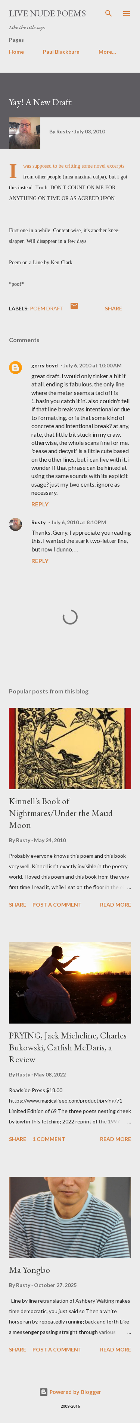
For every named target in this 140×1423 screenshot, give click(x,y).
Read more (115, 904)
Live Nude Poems (47, 13)
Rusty (38, 522)
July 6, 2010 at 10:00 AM (92, 365)
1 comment (48, 1139)
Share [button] (113, 308)
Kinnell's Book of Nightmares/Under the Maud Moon (61, 813)
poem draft (46, 308)
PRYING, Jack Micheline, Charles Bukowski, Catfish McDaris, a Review (68, 1047)
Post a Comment (57, 904)
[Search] (108, 13)
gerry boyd (44, 365)
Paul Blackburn (61, 51)
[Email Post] (74, 308)
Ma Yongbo (29, 1269)
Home (16, 51)
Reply (40, 503)
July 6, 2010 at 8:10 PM (78, 522)
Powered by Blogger (74, 1391)
